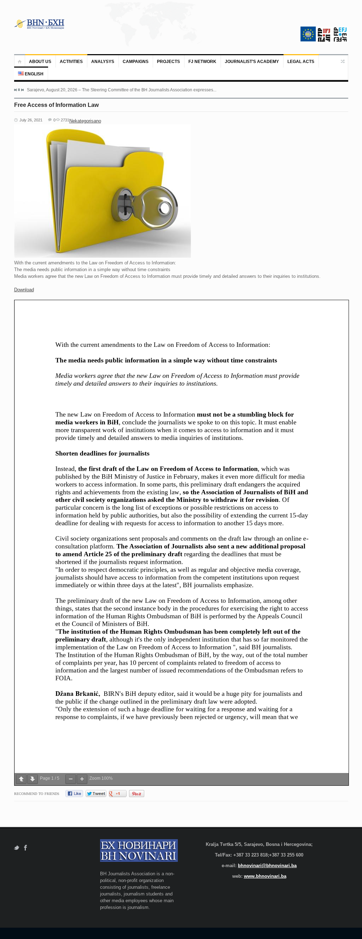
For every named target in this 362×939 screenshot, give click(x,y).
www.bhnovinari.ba (265, 876)
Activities (71, 61)
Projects (168, 61)
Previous (15, 89)
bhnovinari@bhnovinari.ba (267, 865)
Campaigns (135, 61)
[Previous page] (21, 779)
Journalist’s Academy (252, 61)
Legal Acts (300, 61)
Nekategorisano (85, 121)
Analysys (102, 61)
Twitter (16, 848)
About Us (40, 61)
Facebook (26, 848)
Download (24, 289)
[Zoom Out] (70, 779)
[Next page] (32, 779)
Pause (19, 89)
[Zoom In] (82, 779)
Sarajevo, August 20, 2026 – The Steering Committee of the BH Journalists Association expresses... (121, 89)
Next (22, 89)
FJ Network (202, 61)
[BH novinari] (40, 24)
